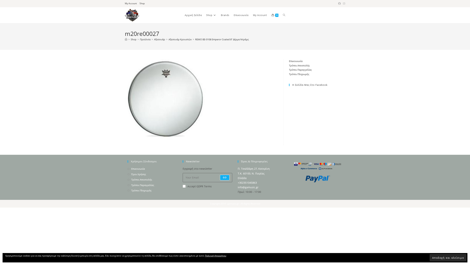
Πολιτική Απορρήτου (215, 255)
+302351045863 (247, 182)
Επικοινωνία (296, 61)
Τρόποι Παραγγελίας (300, 69)
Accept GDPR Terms (199, 186)
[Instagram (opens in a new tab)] (343, 3)
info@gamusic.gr (248, 187)
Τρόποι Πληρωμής (299, 74)
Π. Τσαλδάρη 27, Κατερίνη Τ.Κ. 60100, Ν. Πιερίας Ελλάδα (254, 173)
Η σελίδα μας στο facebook (310, 84)
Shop (142, 3)
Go (225, 177)
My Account (131, 3)
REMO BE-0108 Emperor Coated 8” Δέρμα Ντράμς (222, 39)
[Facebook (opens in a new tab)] (339, 3)
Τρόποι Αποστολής (299, 65)
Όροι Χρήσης (138, 174)
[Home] (126, 39)
